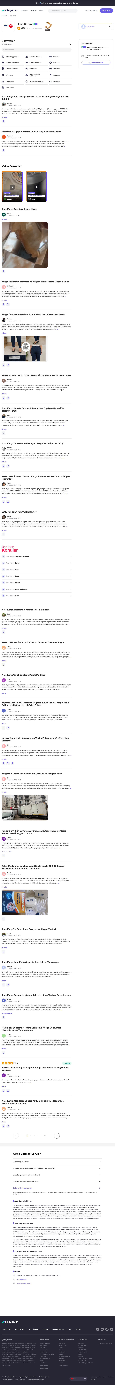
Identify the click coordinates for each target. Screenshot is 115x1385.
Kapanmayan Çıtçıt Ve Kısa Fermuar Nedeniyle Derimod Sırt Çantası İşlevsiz (19, 1363)
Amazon (61, 1363)
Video (41, 10)
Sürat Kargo (43, 1356)
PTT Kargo (43, 1363)
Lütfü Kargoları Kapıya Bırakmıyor (19, 512)
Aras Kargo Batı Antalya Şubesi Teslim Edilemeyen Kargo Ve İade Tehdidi (35, 97)
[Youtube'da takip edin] (102, 1329)
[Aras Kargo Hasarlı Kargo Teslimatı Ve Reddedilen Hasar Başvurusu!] (36, 187)
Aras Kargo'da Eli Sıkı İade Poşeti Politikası (23, 675)
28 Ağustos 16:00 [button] (12, 968)
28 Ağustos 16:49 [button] (12, 875)
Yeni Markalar (44, 1368)
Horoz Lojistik (44, 1350)
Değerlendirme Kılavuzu (36, 1379)
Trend (33, 10)
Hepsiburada (62, 1345)
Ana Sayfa (4, 15)
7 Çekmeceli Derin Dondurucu (105, 1343)
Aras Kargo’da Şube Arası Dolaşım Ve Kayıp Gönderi (29, 929)
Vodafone (62, 1360)
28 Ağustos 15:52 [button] (12, 1001)
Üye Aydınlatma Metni (9, 1377)
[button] (34, 24)
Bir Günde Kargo (45, 1358)
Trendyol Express (45, 1343)
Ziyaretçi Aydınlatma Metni (28, 1377)
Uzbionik (80, 1356)
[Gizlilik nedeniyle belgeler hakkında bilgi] (3, 121)
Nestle (80, 1354)
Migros (61, 1354)
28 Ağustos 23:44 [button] (12, 138)
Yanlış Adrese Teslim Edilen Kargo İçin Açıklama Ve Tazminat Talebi (36, 375)
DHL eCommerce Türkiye (47, 1354)
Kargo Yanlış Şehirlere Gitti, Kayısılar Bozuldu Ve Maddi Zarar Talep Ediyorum (19, 1354)
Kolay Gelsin (43, 1352)
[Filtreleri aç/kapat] (70, 44)
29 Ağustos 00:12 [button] (12, 105)
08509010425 (82, 1352)
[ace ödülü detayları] (48, 26)
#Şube (4, 723)
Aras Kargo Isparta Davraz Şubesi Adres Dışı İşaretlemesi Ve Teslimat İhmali (33, 409)
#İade (4, 693)
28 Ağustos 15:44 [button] (12, 1036)
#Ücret (4, 333)
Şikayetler (24, 10)
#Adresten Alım (7, 852)
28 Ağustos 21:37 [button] (12, 215)
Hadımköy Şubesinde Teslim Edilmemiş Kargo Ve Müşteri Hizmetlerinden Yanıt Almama (31, 1028)
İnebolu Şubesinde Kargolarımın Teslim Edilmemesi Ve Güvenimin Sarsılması (35, 739)
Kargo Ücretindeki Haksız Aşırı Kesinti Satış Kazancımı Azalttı (33, 314)
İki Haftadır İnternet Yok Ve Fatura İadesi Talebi (15, 1352)
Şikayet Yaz (107, 10)
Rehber (45, 1329)
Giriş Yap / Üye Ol (91, 10)
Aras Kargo (62, 1352)
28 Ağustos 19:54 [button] (12, 381)
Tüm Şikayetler (6, 1365)
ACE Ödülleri (33, 1329)
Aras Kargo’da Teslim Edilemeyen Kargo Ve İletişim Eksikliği (32, 443)
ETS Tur (61, 1358)
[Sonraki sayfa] (57, 1136)
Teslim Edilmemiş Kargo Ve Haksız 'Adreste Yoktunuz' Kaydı (33, 642)
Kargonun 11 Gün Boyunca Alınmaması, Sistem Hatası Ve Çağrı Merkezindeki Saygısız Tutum (34, 832)
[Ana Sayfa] (10, 10)
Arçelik (61, 1347)
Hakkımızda (6, 1329)
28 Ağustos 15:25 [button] (12, 1109)
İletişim (78, 1329)
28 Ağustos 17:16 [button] (12, 839)
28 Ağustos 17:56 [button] (12, 711)
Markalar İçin (19, 1329)
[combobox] (63, 11)
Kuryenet (42, 1347)
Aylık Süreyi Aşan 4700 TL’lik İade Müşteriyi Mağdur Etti (18, 1360)
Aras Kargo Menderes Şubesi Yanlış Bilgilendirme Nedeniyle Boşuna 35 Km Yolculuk (33, 1102)
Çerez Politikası (20, 1379)
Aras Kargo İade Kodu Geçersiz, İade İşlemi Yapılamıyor (30, 962)
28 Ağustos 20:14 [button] (12, 321)
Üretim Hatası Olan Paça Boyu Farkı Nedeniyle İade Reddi (18, 1358)
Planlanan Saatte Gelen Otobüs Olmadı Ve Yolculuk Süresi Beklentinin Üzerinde (19, 1356)
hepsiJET (43, 1360)
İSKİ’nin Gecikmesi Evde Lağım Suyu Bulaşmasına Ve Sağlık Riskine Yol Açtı (19, 1345)
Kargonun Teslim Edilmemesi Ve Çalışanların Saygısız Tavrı (32, 773)
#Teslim (4, 117)
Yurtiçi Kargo (43, 1345)
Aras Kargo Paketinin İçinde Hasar (19, 209)
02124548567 (82, 1345)
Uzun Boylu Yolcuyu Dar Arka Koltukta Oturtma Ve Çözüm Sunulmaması (19, 1347)
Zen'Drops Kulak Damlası (85, 1358)
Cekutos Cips (82, 1347)
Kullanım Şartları (44, 1377)
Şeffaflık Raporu (58, 1329)
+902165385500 (22, 1279)
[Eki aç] (25, 245)
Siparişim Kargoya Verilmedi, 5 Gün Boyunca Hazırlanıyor (31, 131)
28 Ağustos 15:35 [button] (12, 1076)
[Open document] (3, 304)
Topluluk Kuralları (7, 1379)
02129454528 (82, 1350)
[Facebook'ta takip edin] (107, 1329)
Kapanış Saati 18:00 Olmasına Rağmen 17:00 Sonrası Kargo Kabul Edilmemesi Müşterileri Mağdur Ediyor (35, 703)
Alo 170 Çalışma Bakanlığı (85, 1363)
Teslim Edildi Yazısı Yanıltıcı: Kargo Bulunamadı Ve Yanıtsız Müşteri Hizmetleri (36, 477)
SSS (70, 1329)
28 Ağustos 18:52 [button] (12, 518)
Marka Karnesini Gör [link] (97, 62)
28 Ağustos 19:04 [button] (12, 485)
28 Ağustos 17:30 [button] (12, 747)
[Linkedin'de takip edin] (111, 1329)
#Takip (4, 429)
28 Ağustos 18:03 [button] (12, 681)
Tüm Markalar (44, 1365)
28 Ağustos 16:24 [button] (12, 935)
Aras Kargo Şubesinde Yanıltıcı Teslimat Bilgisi (25, 609)
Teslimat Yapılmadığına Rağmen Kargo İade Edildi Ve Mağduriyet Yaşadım (35, 1068)
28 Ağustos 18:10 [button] (12, 648)
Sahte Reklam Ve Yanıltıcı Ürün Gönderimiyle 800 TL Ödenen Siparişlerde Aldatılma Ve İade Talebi (33, 867)
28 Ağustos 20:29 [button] (12, 288)
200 (45, 1135)
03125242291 (82, 1360)
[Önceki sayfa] (16, 1136)
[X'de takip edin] (97, 1329)
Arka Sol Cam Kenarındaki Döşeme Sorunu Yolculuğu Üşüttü (19, 1343)
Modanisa (62, 1343)
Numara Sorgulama (64, 1356)
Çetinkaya (81, 1343)
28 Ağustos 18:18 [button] (12, 616)
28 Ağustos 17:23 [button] (12, 780)
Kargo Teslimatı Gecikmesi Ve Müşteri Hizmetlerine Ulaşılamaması (35, 281)
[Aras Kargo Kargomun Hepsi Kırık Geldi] (12, 187)
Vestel (61, 1350)
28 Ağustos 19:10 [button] (12, 417)
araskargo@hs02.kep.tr (24, 1283)
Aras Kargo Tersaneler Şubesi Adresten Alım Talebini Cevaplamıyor (36, 995)
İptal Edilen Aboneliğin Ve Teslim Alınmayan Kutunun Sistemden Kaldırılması (19, 1350)
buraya (51, 1192)
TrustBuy (93, 1379)
